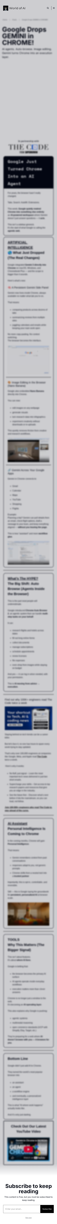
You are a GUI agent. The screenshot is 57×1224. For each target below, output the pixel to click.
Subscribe (47, 1209)
